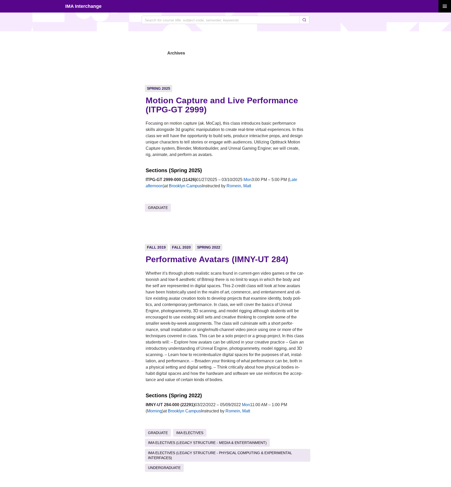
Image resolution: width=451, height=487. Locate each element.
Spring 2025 (158, 88)
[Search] (304, 20)
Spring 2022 (208, 247)
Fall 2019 (156, 247)
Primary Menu (444, 6)
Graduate (158, 208)
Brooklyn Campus (185, 186)
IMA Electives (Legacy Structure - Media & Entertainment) (207, 443)
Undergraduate (164, 468)
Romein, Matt (239, 186)
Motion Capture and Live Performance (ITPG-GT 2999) (222, 105)
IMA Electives (189, 433)
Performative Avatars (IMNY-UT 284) (217, 259)
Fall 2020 (181, 247)
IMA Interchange (83, 6)
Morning (154, 411)
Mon (248, 179)
